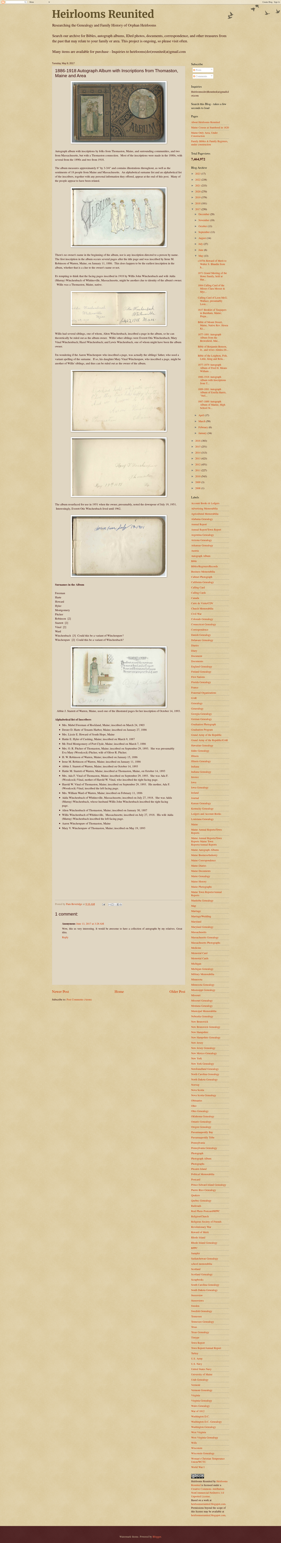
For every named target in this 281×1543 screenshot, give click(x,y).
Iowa (193, 782)
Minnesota (196, 979)
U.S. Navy (196, 1364)
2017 (198, 209)
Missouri (196, 995)
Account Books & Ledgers (205, 503)
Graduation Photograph (203, 724)
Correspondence (199, 629)
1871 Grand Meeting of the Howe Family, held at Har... (212, 276)
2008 (198, 488)
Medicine (196, 947)
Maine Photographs (201, 886)
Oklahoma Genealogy (202, 1116)
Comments (201, 76)
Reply (65, 937)
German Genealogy (201, 719)
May (201, 255)
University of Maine (201, 1374)
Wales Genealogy (200, 1406)
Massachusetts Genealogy (205, 937)
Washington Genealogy (203, 1427)
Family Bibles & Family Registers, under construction (209, 142)
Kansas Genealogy (201, 803)
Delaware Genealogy (202, 640)
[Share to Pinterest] (120, 904)
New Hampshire (199, 1032)
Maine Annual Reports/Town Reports (206, 831)
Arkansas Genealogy (202, 545)
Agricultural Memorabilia (204, 513)
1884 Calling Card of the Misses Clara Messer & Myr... (211, 288)
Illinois (195, 756)
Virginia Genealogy (201, 1400)
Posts (198, 70)
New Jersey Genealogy (203, 1048)
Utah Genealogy (199, 1379)
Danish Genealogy (201, 635)
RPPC (194, 1248)
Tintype (195, 1337)
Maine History (199, 881)
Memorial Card (199, 953)
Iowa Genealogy (199, 787)
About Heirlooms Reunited (205, 122)
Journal (195, 798)
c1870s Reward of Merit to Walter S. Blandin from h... (212, 264)
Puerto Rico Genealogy (203, 1190)
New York (196, 1058)
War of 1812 (197, 1411)
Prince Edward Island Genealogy (208, 1184)
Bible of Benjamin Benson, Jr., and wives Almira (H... (213, 348)
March (202, 421)
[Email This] (109, 904)
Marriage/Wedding (201, 916)
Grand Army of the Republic (206, 735)
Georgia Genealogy (201, 713)
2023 (198, 173)
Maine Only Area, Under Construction (204, 134)
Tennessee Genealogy (202, 1321)
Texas (194, 1327)
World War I (197, 1467)
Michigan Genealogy (202, 969)
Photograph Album (201, 1158)
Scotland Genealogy (202, 1274)
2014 (198, 452)
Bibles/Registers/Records (204, 566)
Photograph (197, 1153)
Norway (195, 1084)
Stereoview (197, 1295)
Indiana (195, 766)
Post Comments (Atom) (79, 999)
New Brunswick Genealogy (205, 1027)
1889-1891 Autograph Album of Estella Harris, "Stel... (212, 392)
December (204, 214)
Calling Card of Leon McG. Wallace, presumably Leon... (212, 301)
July (201, 244)
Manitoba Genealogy (202, 900)
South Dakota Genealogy (204, 1290)
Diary (194, 650)
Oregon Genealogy (201, 1127)
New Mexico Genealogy (204, 1053)
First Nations (198, 677)
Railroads (196, 1206)
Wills (194, 1442)
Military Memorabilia (202, 974)
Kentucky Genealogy (202, 808)
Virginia (195, 1395)
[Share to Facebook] (117, 904)
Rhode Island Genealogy (204, 1242)
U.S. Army (197, 1358)
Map (193, 905)
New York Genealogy (202, 1063)
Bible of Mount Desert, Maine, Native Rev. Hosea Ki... (213, 325)
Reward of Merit (200, 1232)
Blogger (157, 1536)
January (202, 433)
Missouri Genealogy (202, 1000)
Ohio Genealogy (200, 1111)
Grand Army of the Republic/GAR (209, 740)
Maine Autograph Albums (205, 850)
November (204, 220)
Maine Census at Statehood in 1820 (210, 127)
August (202, 238)
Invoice (195, 777)
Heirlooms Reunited (103, 14)
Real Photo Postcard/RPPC (205, 1211)
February (203, 427)
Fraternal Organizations (203, 692)
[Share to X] (115, 904)
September (204, 232)
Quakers (195, 1195)
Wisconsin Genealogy (202, 1453)
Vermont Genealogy (201, 1390)
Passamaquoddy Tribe (202, 1137)
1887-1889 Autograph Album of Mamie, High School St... (211, 405)
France (194, 687)
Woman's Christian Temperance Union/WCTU (208, 1460)
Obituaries (196, 1100)
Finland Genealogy (201, 671)
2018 (198, 203)
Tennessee (196, 1316)
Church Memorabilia (202, 608)
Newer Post (60, 991)
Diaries (195, 645)
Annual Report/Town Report (206, 529)
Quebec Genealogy (201, 1200)
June (201, 250)
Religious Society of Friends (206, 1221)
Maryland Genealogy (202, 927)
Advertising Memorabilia (204, 508)
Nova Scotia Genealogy (203, 1095)
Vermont (195, 1385)
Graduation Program (202, 729)
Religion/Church (200, 1216)
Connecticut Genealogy (203, 624)
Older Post (177, 991)
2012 (198, 464)
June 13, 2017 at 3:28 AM (90, 923)
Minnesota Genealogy (202, 984)
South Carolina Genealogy (205, 1284)
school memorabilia (201, 1264)
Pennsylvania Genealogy (204, 1148)
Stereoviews (197, 1300)
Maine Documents (201, 871)
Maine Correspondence (203, 860)
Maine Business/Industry (204, 855)
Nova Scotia (197, 1090)
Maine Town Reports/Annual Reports (206, 893)
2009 (198, 482)
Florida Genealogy (201, 682)
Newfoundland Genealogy (205, 1069)
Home (119, 991)
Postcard (195, 1179)
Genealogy (197, 703)
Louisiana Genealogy (202, 819)
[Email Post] (103, 904)
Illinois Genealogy (201, 761)
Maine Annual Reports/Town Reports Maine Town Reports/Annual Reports (206, 841)
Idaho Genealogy (200, 750)
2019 (198, 197)
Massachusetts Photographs (205, 942)
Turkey (194, 1353)
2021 (198, 185)
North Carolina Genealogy (205, 1074)
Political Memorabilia (202, 1174)
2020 (198, 191)
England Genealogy (201, 666)
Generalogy (197, 708)
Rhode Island (198, 1237)
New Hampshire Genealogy (205, 1037)
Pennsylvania (198, 1142)
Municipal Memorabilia (203, 1011)
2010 (198, 476)
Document (196, 656)
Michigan (196, 963)
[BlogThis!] (112, 904)
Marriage (196, 911)
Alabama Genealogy (202, 519)
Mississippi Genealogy (203, 990)
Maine (194, 824)
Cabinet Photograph (201, 577)
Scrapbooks (197, 1279)
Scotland (195, 1269)
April (201, 415)
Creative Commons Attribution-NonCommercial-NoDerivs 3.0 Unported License (208, 1492)
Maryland (196, 921)
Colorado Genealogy (202, 619)
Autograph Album (200, 556)
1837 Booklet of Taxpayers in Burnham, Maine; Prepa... (212, 313)
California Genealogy (202, 582)
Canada (195, 598)
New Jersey (197, 1042)
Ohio (193, 1105)
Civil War (196, 613)
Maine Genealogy (200, 876)
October (203, 226)
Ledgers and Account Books (206, 814)
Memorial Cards (199, 958)
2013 (198, 458)
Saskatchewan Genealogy (204, 1258)
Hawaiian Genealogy (202, 745)
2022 (198, 179)
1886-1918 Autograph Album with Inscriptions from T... (212, 380)
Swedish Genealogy (201, 1311)
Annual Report (199, 524)
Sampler (195, 1253)
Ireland (195, 792)
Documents (197, 661)
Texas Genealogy (200, 1332)
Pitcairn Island (199, 1169)
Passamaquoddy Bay (202, 1132)
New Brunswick (199, 1021)
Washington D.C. (200, 1416)
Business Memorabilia (203, 571)
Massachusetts (198, 932)
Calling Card (198, 587)
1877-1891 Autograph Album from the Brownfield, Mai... (209, 338)
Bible (194, 561)
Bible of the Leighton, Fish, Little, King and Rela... (212, 357)
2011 (198, 470)
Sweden (195, 1306)
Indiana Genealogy (201, 771)
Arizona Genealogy (201, 540)
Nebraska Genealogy (202, 1016)
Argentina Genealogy (202, 535)
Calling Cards (198, 592)
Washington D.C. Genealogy (206, 1421)
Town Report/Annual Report (206, 1348)
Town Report (198, 1342)
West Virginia (198, 1432)
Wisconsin (196, 1448)
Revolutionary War (201, 1227)
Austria (195, 550)
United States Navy (201, 1369)
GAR (194, 698)
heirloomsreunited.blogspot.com (208, 1504)
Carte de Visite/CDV (202, 603)
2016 (198, 440)
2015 (198, 446)
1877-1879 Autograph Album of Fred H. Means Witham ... (212, 368)
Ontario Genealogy (201, 1121)
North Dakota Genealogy (204, 1079)
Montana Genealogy (202, 1005)
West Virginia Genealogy (204, 1437)
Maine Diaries (198, 865)
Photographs (197, 1163)
